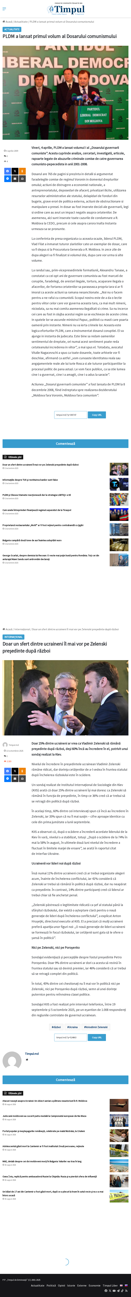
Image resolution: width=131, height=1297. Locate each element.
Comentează (65, 443)
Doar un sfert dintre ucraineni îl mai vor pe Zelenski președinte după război (41, 464)
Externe (81, 1285)
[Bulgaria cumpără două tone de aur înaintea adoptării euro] (119, 544)
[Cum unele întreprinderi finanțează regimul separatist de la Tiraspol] (119, 514)
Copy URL (97, 414)
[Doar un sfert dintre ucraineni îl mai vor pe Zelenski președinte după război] (119, 469)
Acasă (8, 21)
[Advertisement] (65, 595)
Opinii (61, 1285)
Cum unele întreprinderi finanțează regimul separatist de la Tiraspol (37, 510)
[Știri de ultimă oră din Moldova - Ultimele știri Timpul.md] (65, 8)
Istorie (71, 1285)
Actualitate (21, 21)
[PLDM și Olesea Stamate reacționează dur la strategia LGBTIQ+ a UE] (119, 499)
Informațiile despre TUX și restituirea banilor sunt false (30, 479)
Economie (94, 1285)
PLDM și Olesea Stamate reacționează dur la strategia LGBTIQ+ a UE (37, 494)
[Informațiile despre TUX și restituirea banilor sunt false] (119, 484)
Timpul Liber (110, 1285)
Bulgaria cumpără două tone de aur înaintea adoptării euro (32, 540)
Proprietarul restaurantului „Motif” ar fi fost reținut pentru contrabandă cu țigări (43, 525)
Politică (51, 1285)
